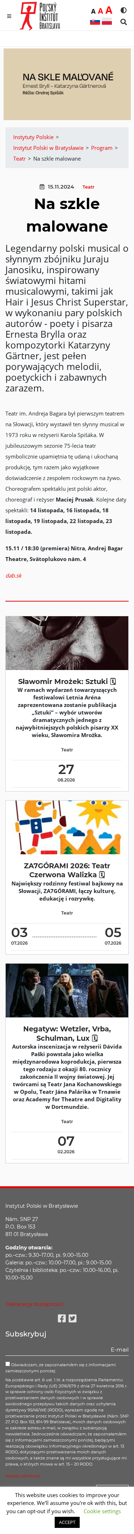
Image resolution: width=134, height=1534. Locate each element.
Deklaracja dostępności (34, 1304)
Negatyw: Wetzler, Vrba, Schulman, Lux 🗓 (67, 1033)
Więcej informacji (22, 1475)
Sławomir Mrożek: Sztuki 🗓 (67, 681)
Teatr (88, 187)
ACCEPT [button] (67, 1522)
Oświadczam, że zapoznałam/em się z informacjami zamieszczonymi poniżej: (60, 1367)
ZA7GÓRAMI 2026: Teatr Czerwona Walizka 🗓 (67, 870)
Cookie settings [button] (102, 1511)
